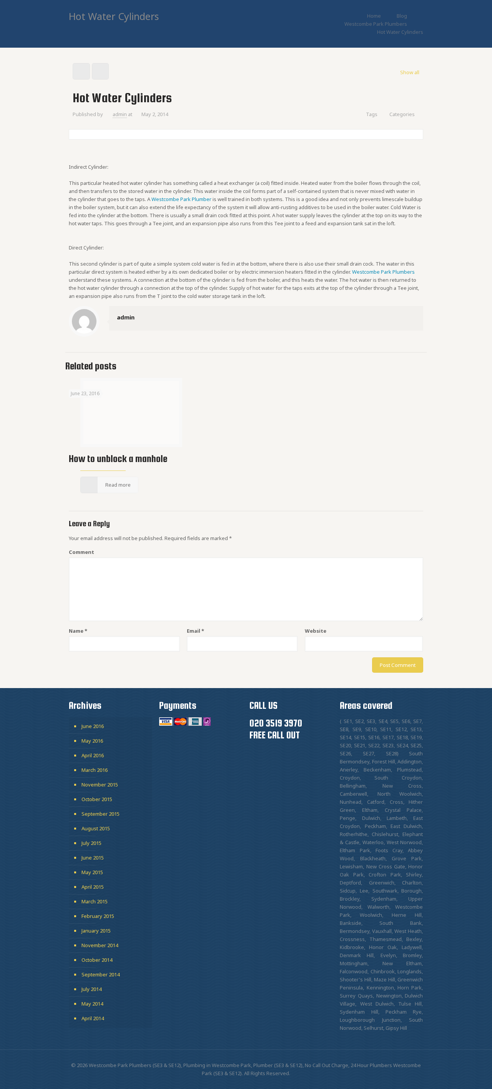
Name (78, 630)
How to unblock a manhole (118, 458)
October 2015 (96, 799)
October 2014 (96, 959)
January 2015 (96, 930)
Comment (81, 552)
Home (374, 15)
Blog (402, 15)
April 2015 (92, 886)
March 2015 (94, 901)
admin (120, 114)
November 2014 (99, 945)
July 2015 (91, 843)
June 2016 (92, 726)
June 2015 (92, 857)
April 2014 (92, 1018)
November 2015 (99, 784)
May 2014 (92, 1003)
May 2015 (92, 872)
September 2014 (100, 974)
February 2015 (97, 916)
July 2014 (91, 989)
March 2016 (94, 769)
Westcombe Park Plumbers (375, 23)
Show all (409, 72)
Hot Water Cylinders (400, 31)
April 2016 (92, 755)
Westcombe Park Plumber (181, 199)
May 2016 (92, 740)
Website (315, 630)
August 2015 (95, 828)
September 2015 (100, 813)
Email (195, 630)
